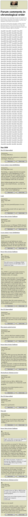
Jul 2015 (20, 77)
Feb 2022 (14, 117)
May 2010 (9, 47)
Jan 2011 (8, 51)
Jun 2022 (14, 119)
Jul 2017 (20, 89)
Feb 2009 (14, 39)
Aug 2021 (3, 115)
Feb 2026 (14, 142)
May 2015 (9, 77)
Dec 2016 (3, 87)
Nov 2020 (19, 109)
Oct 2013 (14, 67)
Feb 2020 (14, 105)
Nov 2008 (19, 37)
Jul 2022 (20, 119)
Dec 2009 (3, 45)
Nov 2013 (19, 67)
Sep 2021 (9, 115)
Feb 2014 (14, 69)
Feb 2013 (14, 63)
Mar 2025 (19, 135)
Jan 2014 (8, 69)
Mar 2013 (19, 63)
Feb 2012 (14, 57)
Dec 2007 (3, 32)
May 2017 (9, 89)
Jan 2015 (8, 75)
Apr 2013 (3, 65)
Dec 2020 (3, 111)
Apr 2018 (3, 95)
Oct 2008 (14, 37)
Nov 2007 (19, 30)
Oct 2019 (14, 103)
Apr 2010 (3, 47)
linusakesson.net (14, 6)
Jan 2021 (8, 111)
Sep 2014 (9, 73)
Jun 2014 (14, 71)
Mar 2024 (19, 129)
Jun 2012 (14, 59)
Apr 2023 (3, 125)
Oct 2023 (14, 127)
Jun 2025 (14, 138)
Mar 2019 (19, 99)
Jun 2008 (14, 35)
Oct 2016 (14, 85)
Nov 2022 (19, 121)
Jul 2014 (20, 71)
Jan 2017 (8, 87)
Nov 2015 (19, 79)
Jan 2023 (8, 123)
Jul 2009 (20, 41)
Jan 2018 (8, 93)
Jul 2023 (20, 125)
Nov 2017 (19, 91)
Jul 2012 (20, 59)
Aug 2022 (3, 121)
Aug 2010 (3, 49)
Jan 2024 (8, 129)
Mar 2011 (19, 51)
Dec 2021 (3, 117)
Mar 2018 (19, 93)
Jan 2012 (8, 57)
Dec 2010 (3, 51)
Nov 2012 (19, 61)
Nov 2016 (19, 85)
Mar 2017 (19, 87)
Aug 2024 (3, 133)
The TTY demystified (7, 150)
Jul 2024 (20, 131)
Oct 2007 (14, 30)
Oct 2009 (14, 43)
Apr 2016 (3, 83)
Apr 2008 (3, 35)
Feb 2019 (14, 99)
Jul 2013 (20, 65)
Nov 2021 (19, 115)
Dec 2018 (3, 99)
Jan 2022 (8, 117)
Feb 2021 (14, 111)
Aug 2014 (3, 73)
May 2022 (9, 119)
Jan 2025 (8, 135)
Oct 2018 (14, 97)
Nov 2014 (19, 73)
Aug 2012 (3, 61)
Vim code (3, 411)
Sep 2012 (9, 61)
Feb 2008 (14, 32)
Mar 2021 (19, 111)
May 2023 (9, 125)
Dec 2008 (3, 39)
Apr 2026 (3, 144)
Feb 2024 (14, 129)
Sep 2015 (9, 79)
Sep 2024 (9, 133)
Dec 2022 (3, 123)
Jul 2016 (20, 83)
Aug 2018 (3, 97)
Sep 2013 (9, 67)
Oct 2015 (14, 79)
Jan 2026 (8, 142)
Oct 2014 (14, 73)
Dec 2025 (3, 142)
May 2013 (9, 65)
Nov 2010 (19, 49)
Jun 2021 (14, 113)
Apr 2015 (3, 77)
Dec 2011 (3, 57)
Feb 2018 (14, 93)
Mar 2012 (19, 57)
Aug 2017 (3, 91)
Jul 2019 (20, 101)
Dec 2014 (3, 75)
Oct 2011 (14, 55)
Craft (2, 196)
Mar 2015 (19, 75)
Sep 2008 (9, 37)
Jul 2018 (20, 95)
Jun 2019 (14, 101)
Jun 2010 (14, 47)
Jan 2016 (8, 81)
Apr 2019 (3, 101)
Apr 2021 (3, 113)
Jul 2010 (20, 47)
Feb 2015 (14, 75)
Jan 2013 (8, 63)
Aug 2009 (3, 43)
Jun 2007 (3, 30)
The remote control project (8, 327)
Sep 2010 (9, 49)
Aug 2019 (3, 103)
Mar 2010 (19, 45)
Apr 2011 (3, 53)
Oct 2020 (14, 109)
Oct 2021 (14, 115)
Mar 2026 (19, 142)
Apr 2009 (3, 41)
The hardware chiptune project (9, 372)
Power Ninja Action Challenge (9, 216)
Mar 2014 (19, 69)
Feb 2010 (14, 45)
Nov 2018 (19, 97)
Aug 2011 (3, 55)
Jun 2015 (14, 77)
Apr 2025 (3, 138)
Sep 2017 (9, 91)
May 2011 (9, 53)
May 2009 (9, 41)
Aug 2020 (3, 109)
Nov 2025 (19, 140)
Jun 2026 (8, 144)
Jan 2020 (8, 105)
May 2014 (9, 71)
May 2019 (9, 101)
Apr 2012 (3, 59)
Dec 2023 (3, 129)
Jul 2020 (20, 107)
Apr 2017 (3, 89)
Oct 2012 (14, 61)
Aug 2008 (3, 37)
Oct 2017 (14, 91)
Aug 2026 (19, 144)
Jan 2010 (8, 45)
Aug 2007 (8, 30)
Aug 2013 (3, 67)
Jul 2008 (20, 35)
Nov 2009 (19, 43)
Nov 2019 (19, 103)
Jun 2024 (14, 131)
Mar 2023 (19, 123)
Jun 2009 (14, 41)
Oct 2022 (14, 121)
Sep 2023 (9, 127)
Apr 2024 (3, 131)
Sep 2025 (9, 140)
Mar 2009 (19, 39)
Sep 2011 (9, 55)
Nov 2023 (19, 127)
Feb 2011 (14, 51)
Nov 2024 (19, 133)
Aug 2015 (3, 79)
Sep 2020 (9, 109)
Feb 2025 (14, 135)
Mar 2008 (19, 32)
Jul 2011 (19, 53)
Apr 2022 (3, 119)
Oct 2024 (14, 133)
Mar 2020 (19, 105)
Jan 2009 (8, 39)
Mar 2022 (19, 117)
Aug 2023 (3, 127)
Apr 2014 (3, 71)
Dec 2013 (3, 69)
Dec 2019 (3, 105)
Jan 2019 (8, 99)
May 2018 (9, 95)
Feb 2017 (14, 87)
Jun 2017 (14, 89)
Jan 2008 (8, 32)
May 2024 (9, 131)
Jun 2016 (14, 83)
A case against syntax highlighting (10, 165)
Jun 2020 (14, 107)
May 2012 (9, 59)
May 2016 (9, 83)
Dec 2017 (3, 93)
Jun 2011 (14, 53)
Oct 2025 (14, 140)
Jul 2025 (20, 138)
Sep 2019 (9, 103)
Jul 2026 (14, 144)
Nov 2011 (19, 55)
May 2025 (9, 138)
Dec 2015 (3, 81)
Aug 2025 (3, 140)
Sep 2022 (9, 121)
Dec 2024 (3, 135)
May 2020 (9, 107)
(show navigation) (14, 7)
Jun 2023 (14, 125)
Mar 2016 (19, 81)
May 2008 (9, 35)
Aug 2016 (3, 85)
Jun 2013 (14, 65)
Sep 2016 (9, 85)
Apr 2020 (3, 107)
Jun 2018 (14, 95)
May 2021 (9, 113)
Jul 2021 (20, 113)
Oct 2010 (14, 49)
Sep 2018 (9, 97)
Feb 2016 (14, 81)
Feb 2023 (14, 123)
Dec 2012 (3, 63)
